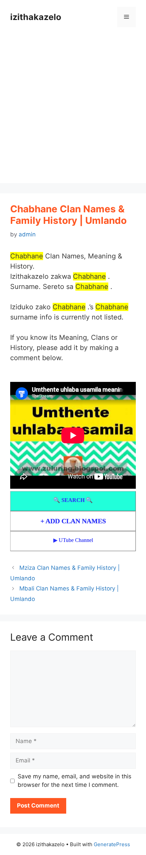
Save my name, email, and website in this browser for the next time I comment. (74, 781)
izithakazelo (35, 17)
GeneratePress (112, 844)
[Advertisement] (73, 110)
